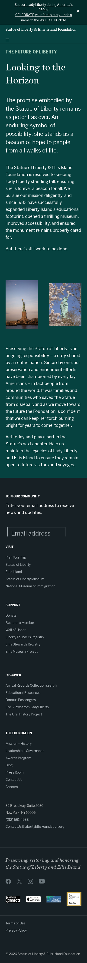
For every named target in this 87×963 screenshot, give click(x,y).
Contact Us (14, 780)
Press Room (15, 772)
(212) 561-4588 (17, 819)
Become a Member (20, 623)
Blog (9, 765)
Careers (12, 787)
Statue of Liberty (18, 565)
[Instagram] (30, 881)
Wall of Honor (16, 630)
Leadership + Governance (25, 751)
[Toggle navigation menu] (7, 38)
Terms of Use (15, 923)
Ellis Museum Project (22, 651)
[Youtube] (42, 881)
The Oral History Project (24, 714)
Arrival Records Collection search (31, 685)
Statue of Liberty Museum (25, 579)
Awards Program (18, 758)
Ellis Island (14, 572)
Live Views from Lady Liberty (27, 707)
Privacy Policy (16, 930)
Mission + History (19, 743)
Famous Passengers (21, 700)
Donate (11, 615)
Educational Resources (23, 693)
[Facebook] (8, 881)
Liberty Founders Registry (25, 637)
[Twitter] (19, 881)
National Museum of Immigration (30, 586)
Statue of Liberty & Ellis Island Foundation (41, 29)
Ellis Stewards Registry (23, 644)
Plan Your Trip (16, 557)
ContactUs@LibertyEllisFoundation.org (35, 826)
